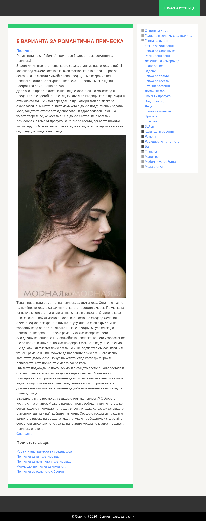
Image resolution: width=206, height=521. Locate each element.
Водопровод (154, 101)
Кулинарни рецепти (159, 131)
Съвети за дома (156, 30)
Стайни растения (158, 86)
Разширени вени (157, 56)
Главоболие (154, 66)
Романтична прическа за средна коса (44, 451)
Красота (151, 121)
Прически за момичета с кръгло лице (43, 461)
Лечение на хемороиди (162, 61)
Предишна (24, 50)
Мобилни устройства (160, 161)
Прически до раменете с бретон (40, 471)
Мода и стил (154, 166)
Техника (151, 151)
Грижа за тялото (157, 76)
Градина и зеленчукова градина (168, 35)
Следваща (24, 433)
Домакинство (155, 91)
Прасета (151, 116)
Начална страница (179, 8)
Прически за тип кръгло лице (38, 456)
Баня (148, 146)
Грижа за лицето (157, 41)
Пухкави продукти (158, 96)
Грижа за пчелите (158, 111)
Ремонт (150, 136)
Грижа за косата (157, 81)
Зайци (149, 126)
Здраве (150, 71)
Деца (148, 106)
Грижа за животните (160, 51)
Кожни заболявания (160, 46)
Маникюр (152, 156)
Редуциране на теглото (162, 141)
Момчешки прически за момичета (41, 466)
